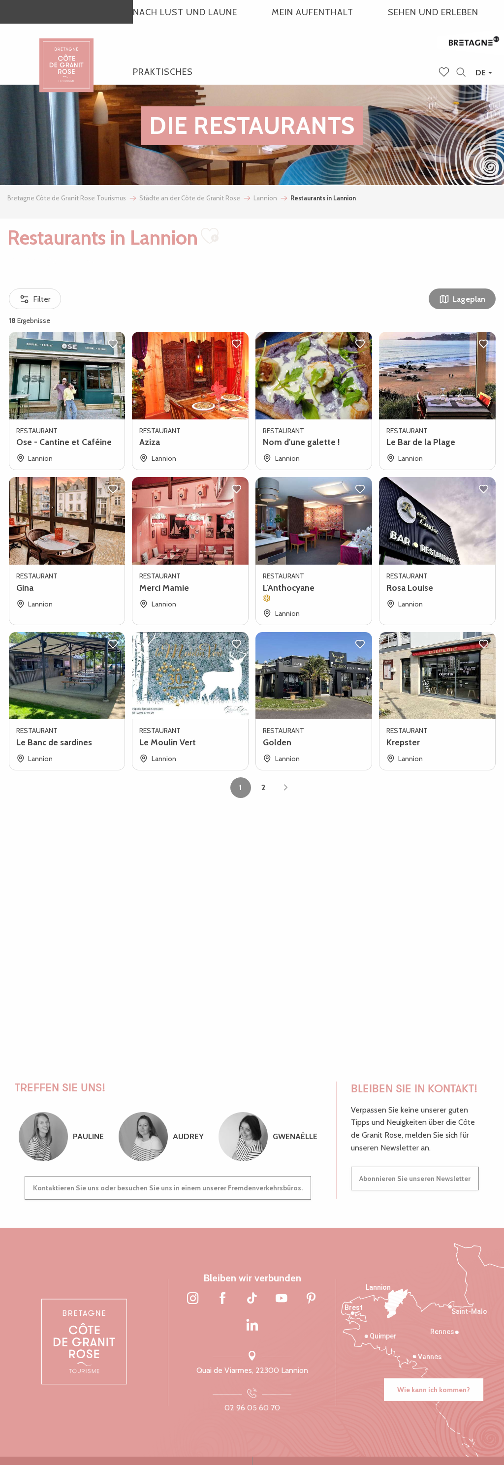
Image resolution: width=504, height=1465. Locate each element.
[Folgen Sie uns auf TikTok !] (252, 1298)
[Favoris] (445, 73)
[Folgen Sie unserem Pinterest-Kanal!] (311, 1298)
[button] (461, 73)
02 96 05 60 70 (252, 1407)
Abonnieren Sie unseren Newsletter (415, 1178)
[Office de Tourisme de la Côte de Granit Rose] (66, 56)
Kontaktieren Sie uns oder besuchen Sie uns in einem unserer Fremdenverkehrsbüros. (168, 1187)
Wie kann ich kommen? (433, 1389)
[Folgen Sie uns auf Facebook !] (222, 1298)
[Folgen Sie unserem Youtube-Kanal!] (281, 1298)
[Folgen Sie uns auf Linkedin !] (252, 1325)
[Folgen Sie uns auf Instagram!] (193, 1298)
